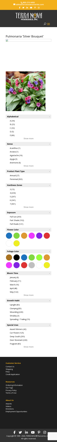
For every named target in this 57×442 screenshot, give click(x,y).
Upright (15, 304)
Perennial (16, 179)
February (15, 281)
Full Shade (16, 224)
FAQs (8, 371)
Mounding (16, 312)
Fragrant (15, 343)
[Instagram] (39, 8)
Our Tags (9, 387)
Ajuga (13, 159)
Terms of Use (11, 393)
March (14, 284)
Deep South (17, 336)
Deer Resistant (18, 340)
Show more (29, 138)
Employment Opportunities (16, 411)
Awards (9, 403)
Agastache (16, 155)
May (14, 292)
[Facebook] (19, 8)
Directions (10, 409)
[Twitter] (23, 8)
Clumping (15, 308)
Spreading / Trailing (20, 319)
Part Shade (17, 220)
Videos (8, 406)
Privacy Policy (11, 390)
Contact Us (10, 366)
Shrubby (14, 315)
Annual (14, 175)
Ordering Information (14, 385)
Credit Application (13, 374)
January (14, 277)
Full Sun (15, 216)
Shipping (9, 369)
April (13, 288)
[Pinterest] (35, 8)
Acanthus (15, 148)
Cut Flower (17, 333)
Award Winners (18, 329)
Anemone (15, 162)
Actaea (14, 151)
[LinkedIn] (27, 8)
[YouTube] (31, 8)
